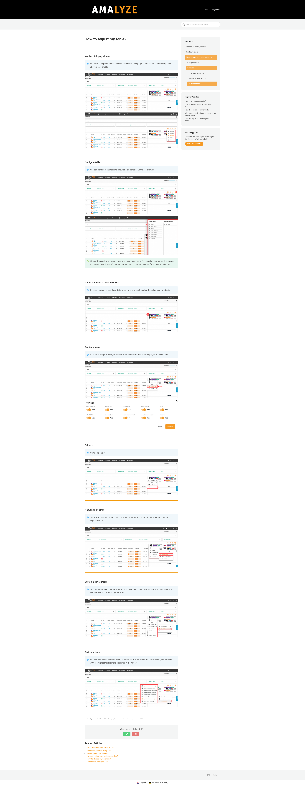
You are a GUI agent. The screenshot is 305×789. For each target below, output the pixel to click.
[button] (126, 734)
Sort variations (194, 84)
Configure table (192, 52)
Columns (190, 68)
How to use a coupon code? (98, 762)
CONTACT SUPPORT (194, 144)
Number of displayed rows (196, 47)
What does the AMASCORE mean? (100, 748)
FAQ (206, 10)
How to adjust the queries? (98, 753)
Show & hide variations (197, 78)
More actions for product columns (199, 57)
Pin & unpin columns (196, 73)
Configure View (193, 63)
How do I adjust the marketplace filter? (102, 756)
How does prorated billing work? (99, 751)
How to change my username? (99, 759)
